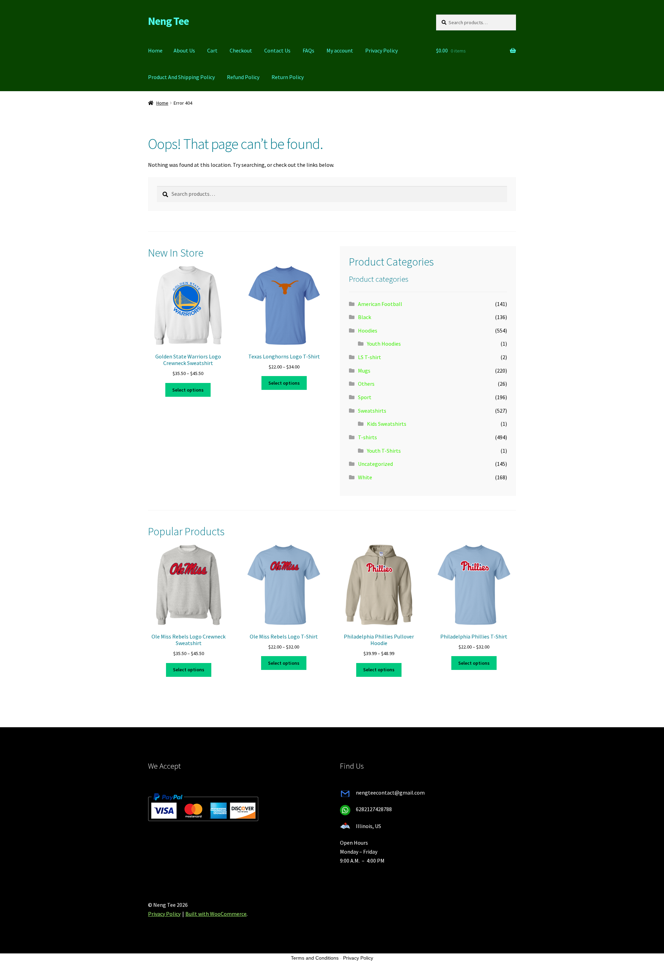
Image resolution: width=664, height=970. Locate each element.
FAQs (308, 50)
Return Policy (287, 77)
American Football (380, 303)
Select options (188, 390)
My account (339, 50)
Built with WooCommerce (216, 913)
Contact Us (277, 50)
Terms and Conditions (315, 958)
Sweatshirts (372, 410)
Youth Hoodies (384, 343)
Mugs (364, 370)
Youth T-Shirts (384, 450)
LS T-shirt (369, 357)
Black (364, 317)
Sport (364, 397)
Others (366, 383)
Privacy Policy (381, 50)
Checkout (241, 50)
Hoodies (367, 330)
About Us (184, 50)
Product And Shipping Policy (181, 77)
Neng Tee (168, 21)
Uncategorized (375, 463)
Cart (212, 50)
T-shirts (367, 437)
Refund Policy (243, 77)
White (365, 477)
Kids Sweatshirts (386, 423)
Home (155, 50)
